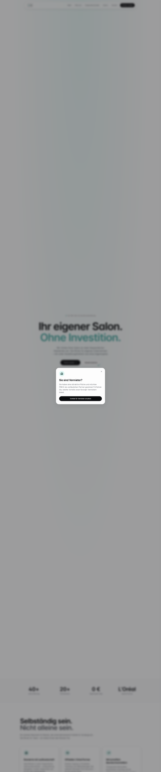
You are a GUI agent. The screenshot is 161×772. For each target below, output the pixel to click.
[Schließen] (101, 371)
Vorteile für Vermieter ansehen (80, 399)
